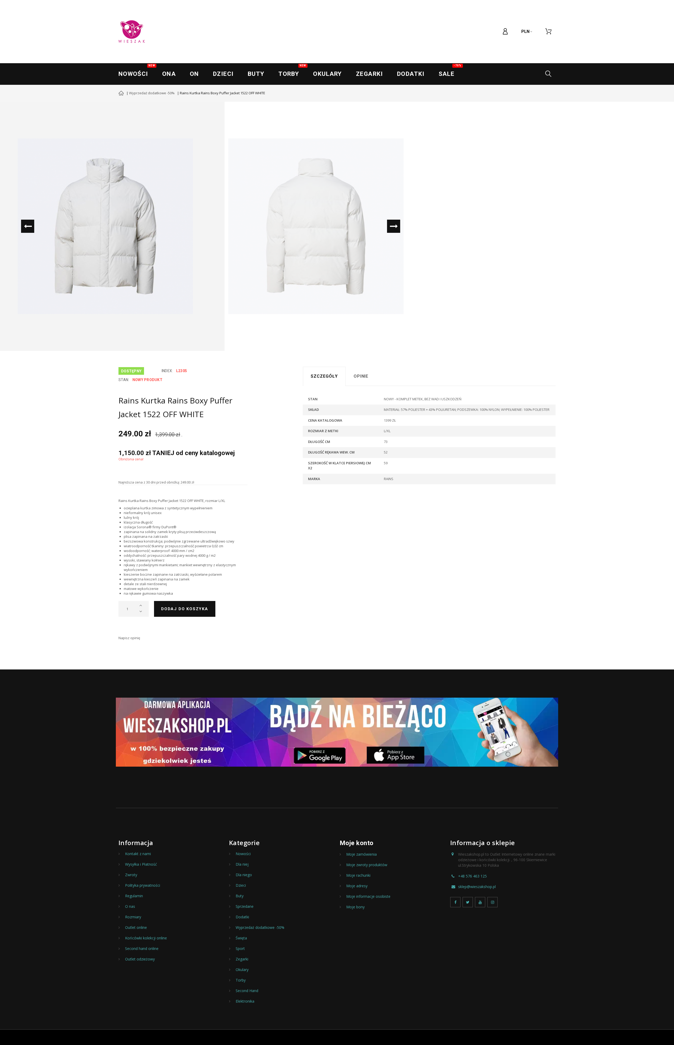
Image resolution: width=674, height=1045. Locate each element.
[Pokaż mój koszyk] (548, 31)
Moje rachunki (358, 875)
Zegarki (242, 959)
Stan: (123, 380)
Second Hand (247, 990)
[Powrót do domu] (121, 93)
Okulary (327, 73)
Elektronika (245, 1001)
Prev (27, 226)
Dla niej (242, 864)
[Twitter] (468, 902)
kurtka (145, 508)
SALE (450, 70)
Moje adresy (357, 886)
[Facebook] (455, 902)
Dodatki (411, 73)
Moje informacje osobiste (368, 896)
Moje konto (357, 843)
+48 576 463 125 (472, 876)
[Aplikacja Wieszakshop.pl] (337, 732)
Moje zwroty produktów (366, 864)
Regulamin (134, 896)
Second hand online (141, 948)
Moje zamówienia (361, 854)
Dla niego (244, 875)
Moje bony (355, 907)
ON (194, 73)
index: (167, 371)
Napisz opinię (129, 637)
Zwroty (131, 875)
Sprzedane (245, 906)
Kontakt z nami (138, 853)
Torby (292, 70)
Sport (240, 948)
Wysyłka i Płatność (141, 864)
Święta (241, 938)
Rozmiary (133, 917)
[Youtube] (480, 902)
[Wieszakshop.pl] (131, 31)
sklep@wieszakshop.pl (477, 886)
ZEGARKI (369, 73)
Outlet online (136, 927)
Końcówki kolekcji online (146, 938)
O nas (130, 906)
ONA (169, 73)
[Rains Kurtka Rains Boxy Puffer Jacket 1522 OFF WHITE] (105, 226)
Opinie (361, 376)
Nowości (136, 70)
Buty (256, 73)
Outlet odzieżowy (140, 959)
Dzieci (223, 73)
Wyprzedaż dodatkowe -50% (152, 93)
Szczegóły (324, 376)
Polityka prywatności (142, 885)
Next (393, 226)
